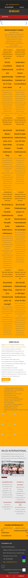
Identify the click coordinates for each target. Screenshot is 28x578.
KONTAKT (21, 576)
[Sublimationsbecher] (19, 528)
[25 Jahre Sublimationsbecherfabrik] (14, 11)
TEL (7, 576)
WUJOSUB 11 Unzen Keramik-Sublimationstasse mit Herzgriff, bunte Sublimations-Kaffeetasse (7, 219)
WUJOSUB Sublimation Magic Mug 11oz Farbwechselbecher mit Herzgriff (7, 293)
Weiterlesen (6, 379)
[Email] (23, 557)
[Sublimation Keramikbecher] (7, 529)
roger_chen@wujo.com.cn (12, 4)
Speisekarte (5, 16)
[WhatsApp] (2, 566)
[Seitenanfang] (24, 570)
